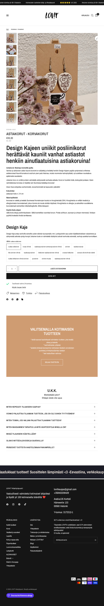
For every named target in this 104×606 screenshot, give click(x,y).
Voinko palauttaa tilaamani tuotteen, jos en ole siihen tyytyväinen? (40, 413)
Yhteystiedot (10, 565)
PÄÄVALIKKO (11, 520)
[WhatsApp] (17, 299)
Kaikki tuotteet (11, 525)
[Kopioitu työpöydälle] (22, 299)
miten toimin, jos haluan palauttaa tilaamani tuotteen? (34, 420)
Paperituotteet (11, 543)
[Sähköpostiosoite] (95, 540)
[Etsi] (92, 15)
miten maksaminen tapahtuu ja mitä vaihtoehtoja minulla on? (36, 427)
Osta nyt (52, 276)
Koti (7, 29)
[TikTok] (27, 504)
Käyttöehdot (34, 547)
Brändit (8, 558)
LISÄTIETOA (35, 520)
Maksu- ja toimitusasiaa (38, 536)
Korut (8, 528)
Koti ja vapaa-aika (12, 539)
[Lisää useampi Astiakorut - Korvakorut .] (15, 269)
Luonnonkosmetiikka (13, 547)
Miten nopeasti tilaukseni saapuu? (23, 406)
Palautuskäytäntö (36, 550)
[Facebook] (7, 299)
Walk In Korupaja (12, 562)
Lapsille (9, 536)
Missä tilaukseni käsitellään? (21, 433)
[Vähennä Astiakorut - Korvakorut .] (8, 269)
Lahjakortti (10, 550)
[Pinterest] (13, 299)
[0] (96, 15)
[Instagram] (15, 504)
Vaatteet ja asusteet (13, 532)
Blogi (32, 543)
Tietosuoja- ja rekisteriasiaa (39, 532)
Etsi (31, 525)
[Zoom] (97, 38)
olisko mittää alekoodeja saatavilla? (25, 440)
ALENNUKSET (11, 554)
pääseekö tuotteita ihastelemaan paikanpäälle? (30, 447)
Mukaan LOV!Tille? (37, 539)
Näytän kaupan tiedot (19, 287)
